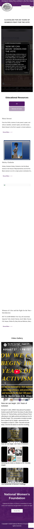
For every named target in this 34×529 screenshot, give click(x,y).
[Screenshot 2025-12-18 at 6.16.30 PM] (17, 150)
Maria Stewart (7, 118)
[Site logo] (7, 7)
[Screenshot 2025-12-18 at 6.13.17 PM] (17, 246)
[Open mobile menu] (32, 7)
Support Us (25, 7)
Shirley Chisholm (8, 162)
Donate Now (17, 510)
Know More (6, 132)
